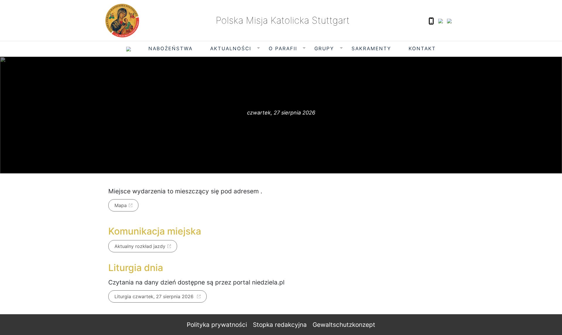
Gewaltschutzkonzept (344, 324)
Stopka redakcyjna (280, 324)
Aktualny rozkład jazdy (139, 246)
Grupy (324, 48)
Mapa (120, 205)
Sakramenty (371, 48)
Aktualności (230, 48)
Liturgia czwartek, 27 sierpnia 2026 (154, 296)
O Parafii (283, 48)
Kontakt (422, 48)
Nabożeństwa (170, 48)
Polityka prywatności (217, 324)
